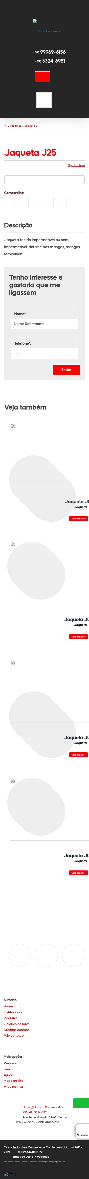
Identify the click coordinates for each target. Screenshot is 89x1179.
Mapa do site (13, 1081)
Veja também (76, 165)
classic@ (43, 1107)
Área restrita (13, 1086)
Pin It (23, 202)
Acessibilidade (15, 1146)
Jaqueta (29, 125)
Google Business (73, 955)
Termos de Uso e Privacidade (30, 1156)
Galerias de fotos (16, 1024)
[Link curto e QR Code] (15, 1165)
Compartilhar (10, 202)
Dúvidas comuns (16, 1030)
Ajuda (8, 1075)
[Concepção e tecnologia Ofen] (11, 1174)
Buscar (42, 76)
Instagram (46, 955)
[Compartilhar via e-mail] (61, 202)
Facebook (19, 955)
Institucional (13, 1012)
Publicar (35, 202)
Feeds (8, 1069)
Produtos (15, 125)
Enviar (66, 370)
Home (8, 1006)
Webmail (10, 1063)
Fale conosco (14, 1035)
